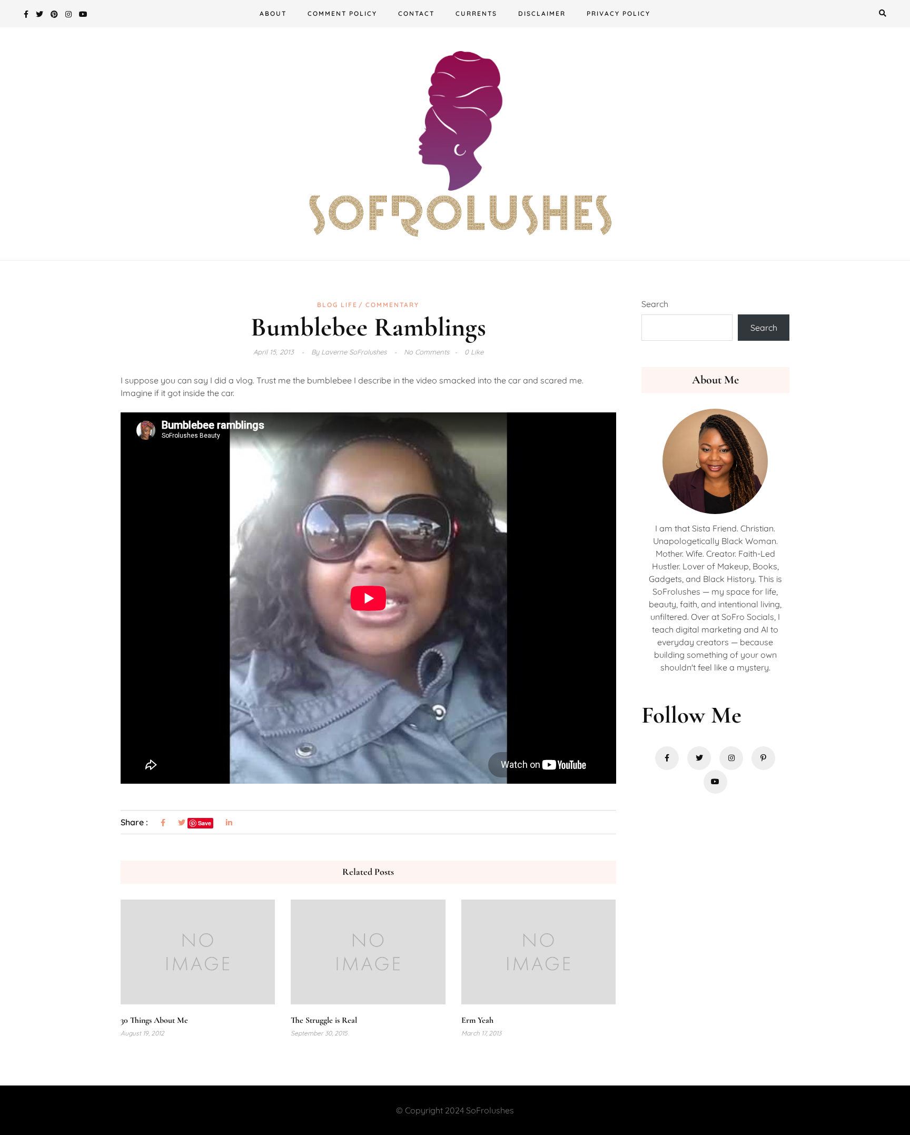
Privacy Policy (618, 13)
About (273, 13)
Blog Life (337, 305)
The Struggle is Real (324, 1020)
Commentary (392, 305)
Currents (476, 13)
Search (654, 304)
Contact (416, 13)
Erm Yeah (477, 1020)
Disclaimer (542, 13)
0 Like (473, 352)
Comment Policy (342, 13)
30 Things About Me (154, 1020)
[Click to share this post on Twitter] (181, 822)
